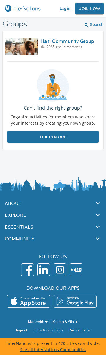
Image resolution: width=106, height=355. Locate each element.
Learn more (53, 136)
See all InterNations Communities (53, 349)
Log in (65, 8)
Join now (89, 8)
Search (97, 24)
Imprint (21, 330)
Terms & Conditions (48, 330)
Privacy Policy (79, 330)
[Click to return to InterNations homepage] (23, 8)
